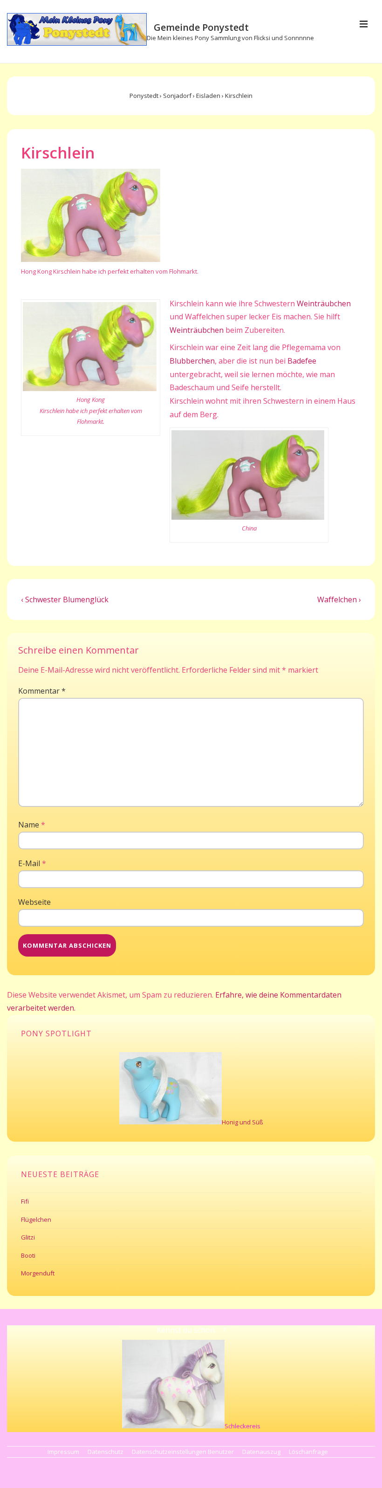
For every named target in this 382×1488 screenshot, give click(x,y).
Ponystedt (144, 95)
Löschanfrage (308, 1451)
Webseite (34, 902)
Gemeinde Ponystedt (201, 27)
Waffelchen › (339, 599)
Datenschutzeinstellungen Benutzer (183, 1451)
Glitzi (28, 1237)
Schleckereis (242, 1426)
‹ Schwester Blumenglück (65, 599)
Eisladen (208, 95)
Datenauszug (261, 1451)
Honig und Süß (242, 1122)
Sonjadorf (177, 95)
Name (28, 825)
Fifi (25, 1201)
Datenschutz (105, 1451)
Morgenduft (38, 1273)
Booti (28, 1255)
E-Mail (29, 863)
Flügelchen (36, 1219)
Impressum (63, 1451)
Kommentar (42, 691)
